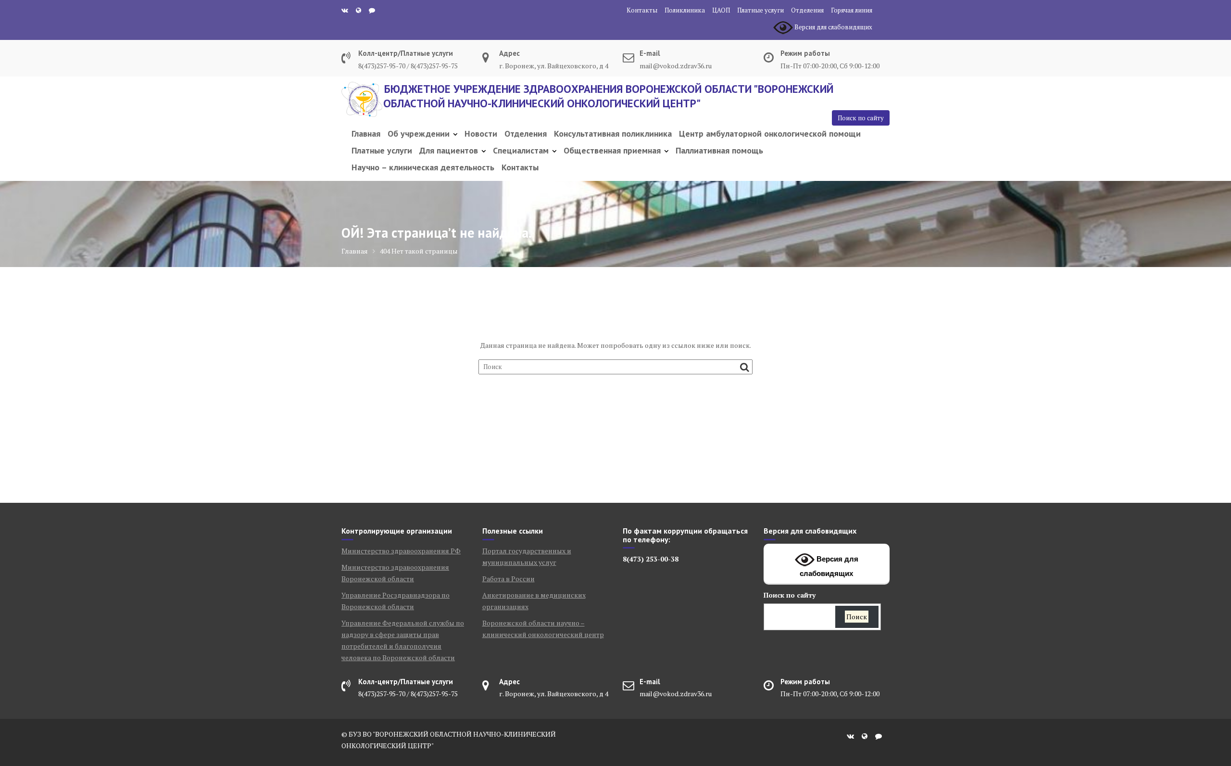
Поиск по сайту (861, 118)
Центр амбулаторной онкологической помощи (770, 133)
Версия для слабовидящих (829, 566)
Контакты (642, 10)
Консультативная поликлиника (613, 133)
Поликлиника (685, 10)
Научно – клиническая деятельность (423, 167)
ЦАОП (721, 10)
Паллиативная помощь (719, 150)
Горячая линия (851, 10)
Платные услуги (760, 10)
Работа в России (508, 578)
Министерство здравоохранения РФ (401, 550)
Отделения (807, 10)
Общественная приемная (612, 150)
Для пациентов (448, 150)
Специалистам (521, 150)
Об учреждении (419, 133)
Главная (366, 133)
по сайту (790, 595)
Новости (481, 133)
